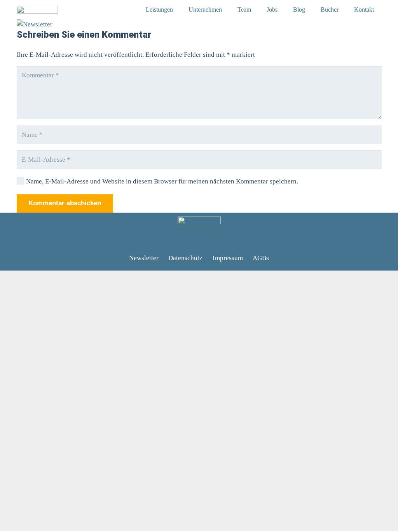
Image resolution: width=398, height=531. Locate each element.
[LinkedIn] (177, 241)
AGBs (261, 258)
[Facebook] (206, 241)
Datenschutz (185, 258)
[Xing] (192, 241)
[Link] (37, 10)
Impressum (228, 258)
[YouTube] (221, 241)
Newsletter (144, 258)
